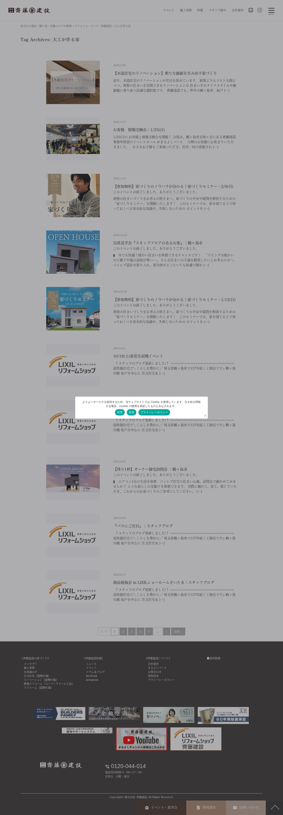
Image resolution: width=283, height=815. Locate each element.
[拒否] (205, 415)
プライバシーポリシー (154, 412)
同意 (120, 412)
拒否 (131, 412)
